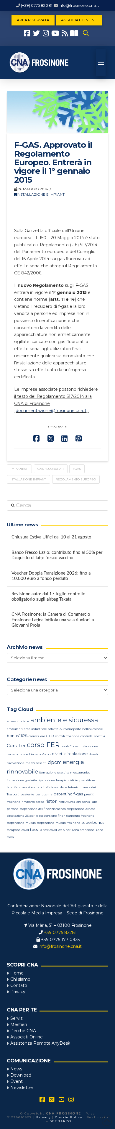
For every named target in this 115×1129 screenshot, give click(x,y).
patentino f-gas (68, 794)
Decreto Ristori (40, 754)
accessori (13, 721)
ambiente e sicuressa (64, 720)
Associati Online (26, 1037)
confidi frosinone (67, 736)
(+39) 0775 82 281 (36, 5)
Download (20, 1075)
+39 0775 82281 (60, 932)
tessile (36, 829)
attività (53, 729)
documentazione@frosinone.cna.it (51, 410)
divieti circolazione (70, 754)
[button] (86, 33)
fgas (77, 469)
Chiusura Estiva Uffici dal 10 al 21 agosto (51, 537)
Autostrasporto (70, 729)
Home (17, 973)
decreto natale (17, 754)
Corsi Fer (16, 745)
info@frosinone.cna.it (79, 5)
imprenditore (85, 780)
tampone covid (18, 830)
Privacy (17, 991)
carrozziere (37, 736)
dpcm (55, 762)
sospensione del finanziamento (43, 809)
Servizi (17, 1018)
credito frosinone (85, 746)
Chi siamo (20, 979)
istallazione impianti (29, 479)
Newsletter (21, 1087)
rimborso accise (33, 802)
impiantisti (19, 469)
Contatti (18, 985)
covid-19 (66, 746)
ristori (51, 801)
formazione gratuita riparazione (31, 780)
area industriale (35, 729)
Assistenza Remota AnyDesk (40, 1043)
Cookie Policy (68, 1117)
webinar (64, 830)
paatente (27, 794)
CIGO (50, 736)
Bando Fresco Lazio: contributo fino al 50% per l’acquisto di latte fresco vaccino (57, 555)
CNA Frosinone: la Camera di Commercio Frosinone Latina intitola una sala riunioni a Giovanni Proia (53, 620)
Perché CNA (23, 1030)
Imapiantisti (65, 780)
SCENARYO (60, 1121)
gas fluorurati (50, 469)
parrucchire (43, 794)
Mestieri (18, 1024)
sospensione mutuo (21, 823)
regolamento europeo (76, 479)
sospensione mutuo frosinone (58, 823)
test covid (50, 830)
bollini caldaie (92, 729)
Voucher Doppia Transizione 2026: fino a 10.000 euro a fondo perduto (51, 576)
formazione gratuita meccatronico (64, 772)
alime (25, 721)
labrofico (13, 787)
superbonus (92, 822)
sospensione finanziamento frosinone (66, 816)
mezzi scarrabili (32, 787)
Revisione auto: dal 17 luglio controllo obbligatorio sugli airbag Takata (49, 597)
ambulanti (15, 729)
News (16, 1069)
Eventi (17, 1081)
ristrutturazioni (70, 802)
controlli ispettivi (92, 736)
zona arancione (83, 830)
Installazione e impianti (41, 194)
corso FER (43, 745)
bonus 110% (17, 736)
